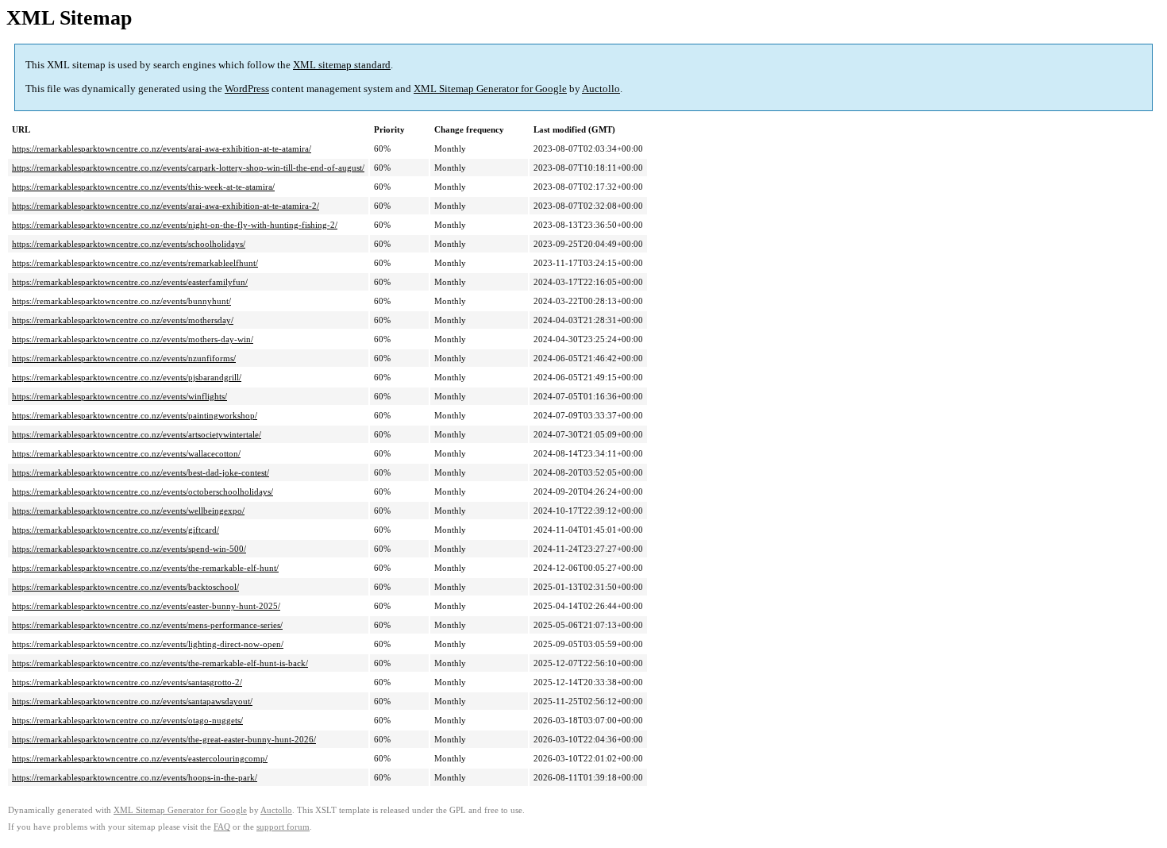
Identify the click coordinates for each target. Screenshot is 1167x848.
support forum (283, 827)
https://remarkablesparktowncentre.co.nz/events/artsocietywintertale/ (136, 434)
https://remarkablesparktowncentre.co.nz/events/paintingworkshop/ (134, 415)
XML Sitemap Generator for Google (490, 88)
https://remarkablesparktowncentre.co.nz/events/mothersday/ (122, 320)
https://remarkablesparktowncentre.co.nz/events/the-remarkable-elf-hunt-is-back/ (160, 663)
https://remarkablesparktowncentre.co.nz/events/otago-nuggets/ (127, 720)
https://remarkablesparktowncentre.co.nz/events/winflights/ (119, 396)
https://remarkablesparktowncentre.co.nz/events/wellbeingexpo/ (128, 510)
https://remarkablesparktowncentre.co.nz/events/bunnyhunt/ (121, 301)
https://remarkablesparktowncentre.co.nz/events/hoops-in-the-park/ (134, 777)
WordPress (247, 88)
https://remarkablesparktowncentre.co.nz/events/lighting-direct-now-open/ (147, 644)
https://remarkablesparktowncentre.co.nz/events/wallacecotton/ (126, 453)
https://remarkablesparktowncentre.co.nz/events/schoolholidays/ (128, 244)
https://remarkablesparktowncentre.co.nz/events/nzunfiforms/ (124, 358)
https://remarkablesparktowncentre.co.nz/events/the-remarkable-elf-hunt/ (145, 567)
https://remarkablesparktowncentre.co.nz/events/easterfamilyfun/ (130, 282)
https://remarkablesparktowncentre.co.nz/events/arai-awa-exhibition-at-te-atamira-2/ (165, 205)
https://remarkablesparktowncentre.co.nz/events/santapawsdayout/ (132, 701)
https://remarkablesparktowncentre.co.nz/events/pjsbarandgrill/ (126, 377)
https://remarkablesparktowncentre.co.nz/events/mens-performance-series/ (147, 625)
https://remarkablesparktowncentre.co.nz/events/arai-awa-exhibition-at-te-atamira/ (161, 148)
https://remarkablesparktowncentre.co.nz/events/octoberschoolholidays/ (142, 491)
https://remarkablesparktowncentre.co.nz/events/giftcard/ (115, 529)
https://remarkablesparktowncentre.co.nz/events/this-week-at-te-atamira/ (143, 186)
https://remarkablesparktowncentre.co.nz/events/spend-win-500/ (129, 548)
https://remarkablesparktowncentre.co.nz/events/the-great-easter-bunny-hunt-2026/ (164, 739)
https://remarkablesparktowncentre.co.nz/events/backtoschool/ (125, 587)
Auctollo (601, 88)
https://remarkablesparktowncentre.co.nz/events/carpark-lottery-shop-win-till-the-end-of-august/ (188, 167)
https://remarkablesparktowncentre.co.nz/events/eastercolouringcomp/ (140, 758)
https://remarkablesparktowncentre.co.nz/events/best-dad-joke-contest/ (140, 472)
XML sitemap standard (342, 65)
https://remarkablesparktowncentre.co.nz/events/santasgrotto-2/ (127, 682)
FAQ (222, 827)
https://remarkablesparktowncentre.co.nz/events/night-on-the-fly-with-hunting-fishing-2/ (174, 224)
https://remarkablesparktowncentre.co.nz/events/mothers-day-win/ (132, 339)
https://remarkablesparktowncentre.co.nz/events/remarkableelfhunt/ (135, 263)
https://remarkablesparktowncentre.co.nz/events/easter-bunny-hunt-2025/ (146, 606)
